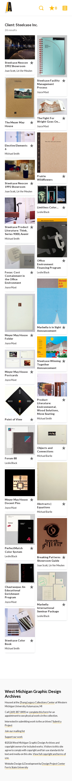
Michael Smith (12, 153)
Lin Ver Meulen (24, 70)
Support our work (14, 737)
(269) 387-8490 (17, 712)
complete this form (38, 712)
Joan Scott (10, 70)
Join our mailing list (15, 731)
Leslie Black (11, 463)
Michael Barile (44, 455)
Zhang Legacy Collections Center (37, 702)
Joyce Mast (11, 287)
